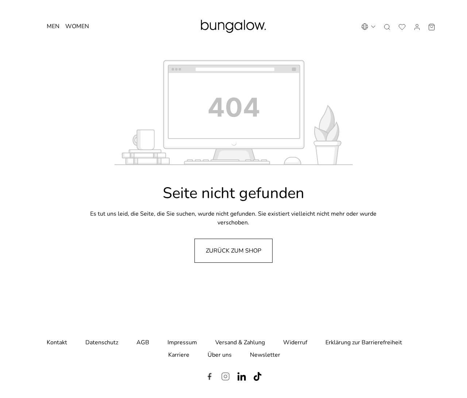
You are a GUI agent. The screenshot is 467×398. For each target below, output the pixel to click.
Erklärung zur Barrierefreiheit (363, 342)
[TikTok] (257, 378)
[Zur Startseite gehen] (233, 26)
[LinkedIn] (241, 378)
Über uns (220, 355)
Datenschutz (101, 342)
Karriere (178, 355)
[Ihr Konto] (417, 26)
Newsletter (265, 355)
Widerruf (295, 342)
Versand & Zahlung (240, 342)
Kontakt (57, 342)
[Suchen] (387, 26)
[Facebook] (209, 378)
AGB (142, 342)
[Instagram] (225, 378)
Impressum (182, 342)
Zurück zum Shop (233, 251)
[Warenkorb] (432, 26)
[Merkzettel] (402, 26)
